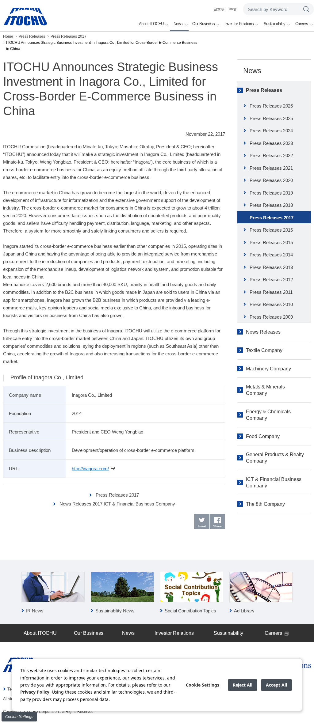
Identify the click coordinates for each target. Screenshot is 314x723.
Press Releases (264, 90)
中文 (233, 9)
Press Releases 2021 (271, 168)
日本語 (218, 9)
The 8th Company (265, 504)
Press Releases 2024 (271, 130)
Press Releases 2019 (271, 192)
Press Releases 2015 (271, 242)
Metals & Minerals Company (265, 390)
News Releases (263, 332)
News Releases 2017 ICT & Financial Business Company (117, 503)
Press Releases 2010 (271, 304)
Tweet (202, 526)
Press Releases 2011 (271, 292)
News (252, 70)
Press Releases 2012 (271, 279)
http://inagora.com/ (90, 468)
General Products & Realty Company (275, 458)
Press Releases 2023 (271, 143)
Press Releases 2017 (117, 495)
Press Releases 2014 (271, 254)
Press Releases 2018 (271, 205)
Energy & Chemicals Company (268, 415)
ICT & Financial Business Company (273, 482)
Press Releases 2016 (271, 230)
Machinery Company (268, 368)
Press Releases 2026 (271, 105)
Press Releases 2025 (271, 118)
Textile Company (264, 350)
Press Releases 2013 (271, 267)
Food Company (263, 436)
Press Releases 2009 (271, 317)
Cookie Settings (19, 716)
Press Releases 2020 (271, 180)
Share (217, 526)
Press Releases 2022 (271, 155)
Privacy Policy (34, 692)
